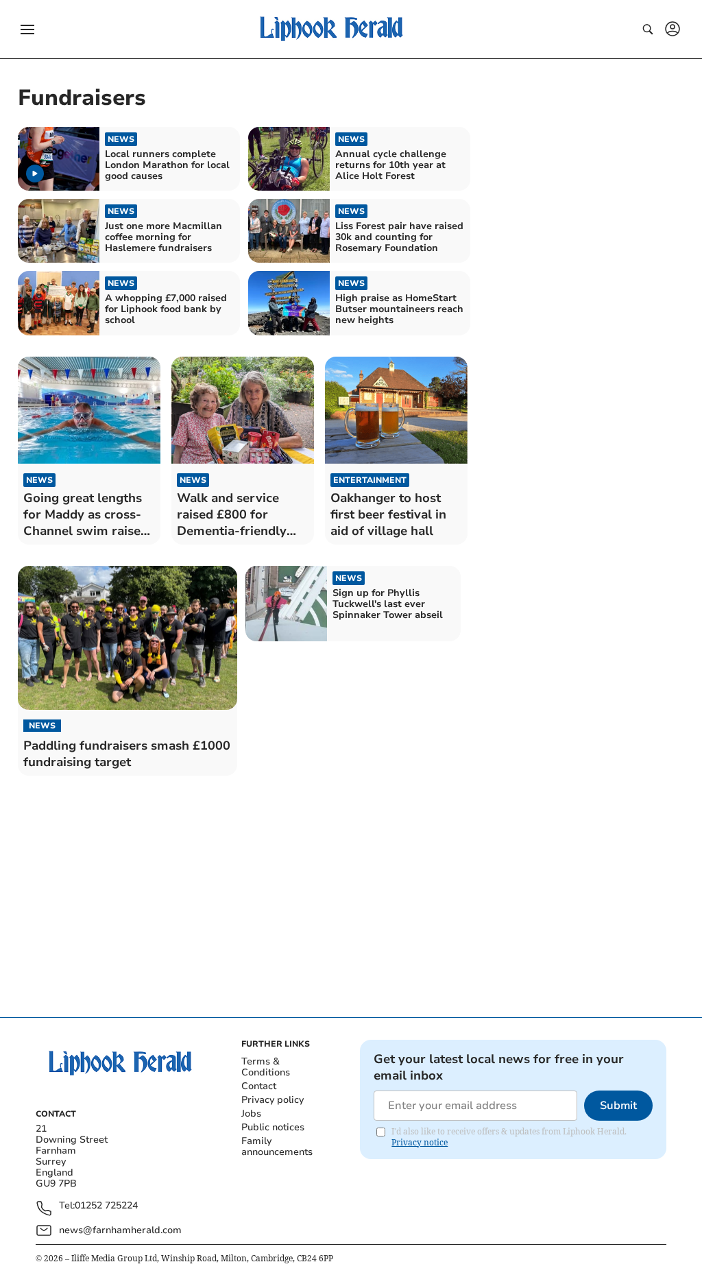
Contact (258, 1086)
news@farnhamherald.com (120, 1230)
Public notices (272, 1127)
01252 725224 (106, 1206)
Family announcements (277, 1146)
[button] (27, 29)
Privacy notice (419, 1142)
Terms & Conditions (265, 1067)
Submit (618, 1105)
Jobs (251, 1113)
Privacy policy (272, 1099)
